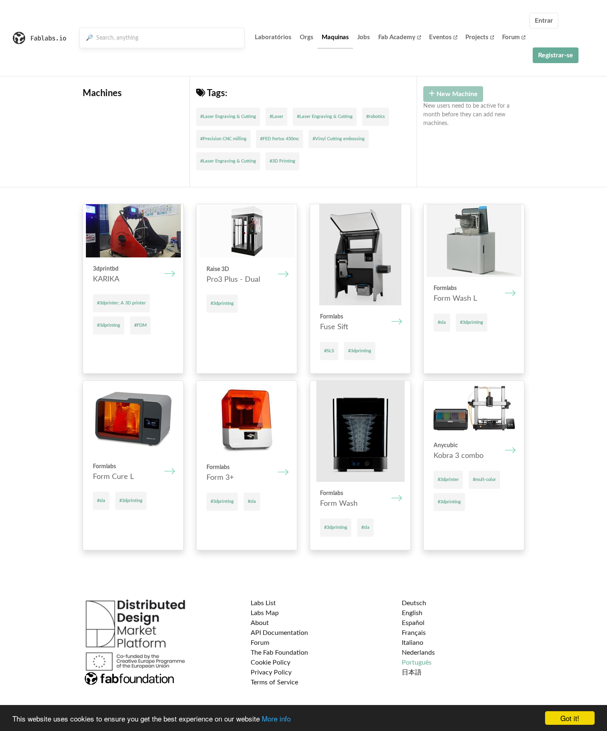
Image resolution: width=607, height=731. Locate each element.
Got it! (569, 718)
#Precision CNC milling (223, 139)
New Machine (456, 94)
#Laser (276, 116)
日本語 (412, 672)
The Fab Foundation (279, 652)
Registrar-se (555, 55)
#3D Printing (282, 161)
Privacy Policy (271, 672)
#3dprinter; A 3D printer (121, 303)
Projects (476, 37)
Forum (511, 37)
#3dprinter (448, 479)
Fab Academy (396, 37)
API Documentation (279, 633)
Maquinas (335, 37)
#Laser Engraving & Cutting (228, 116)
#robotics (375, 116)
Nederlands (418, 652)
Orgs (306, 37)
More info (276, 718)
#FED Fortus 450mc (279, 139)
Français (414, 633)
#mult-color (484, 479)
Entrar (544, 20)
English (412, 613)
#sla (442, 322)
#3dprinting (108, 325)
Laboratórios (273, 37)
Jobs (363, 37)
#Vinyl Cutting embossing (339, 139)
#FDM (140, 325)
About (260, 623)
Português (417, 662)
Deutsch (414, 603)
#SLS (329, 351)
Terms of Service (274, 682)
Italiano (412, 642)
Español (413, 623)
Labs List (263, 603)
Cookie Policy (270, 662)
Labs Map (265, 613)
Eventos (440, 37)
